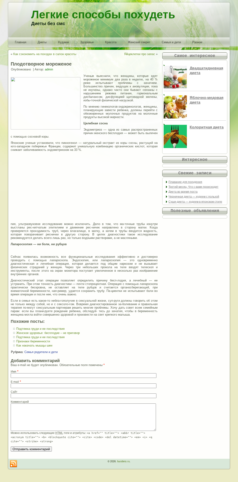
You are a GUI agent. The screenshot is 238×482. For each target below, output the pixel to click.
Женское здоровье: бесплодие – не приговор (48, 333)
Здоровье (87, 42)
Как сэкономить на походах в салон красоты (44, 54)
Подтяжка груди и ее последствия (40, 328)
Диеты (42, 42)
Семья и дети (171, 42)
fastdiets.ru (123, 461)
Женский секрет (139, 42)
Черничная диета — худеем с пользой (194, 196)
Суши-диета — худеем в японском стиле (195, 201)
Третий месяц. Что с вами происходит (193, 186)
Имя (13, 371)
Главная (20, 42)
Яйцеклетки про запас (139, 54)
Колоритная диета (207, 127)
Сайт (14, 391)
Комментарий (20, 401)
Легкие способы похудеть (103, 14)
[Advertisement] (84, 186)
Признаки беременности (33, 341)
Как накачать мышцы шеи (34, 345)
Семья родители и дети (41, 352)
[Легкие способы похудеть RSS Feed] (13, 464)
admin (49, 69)
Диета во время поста (183, 191)
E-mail (15, 381)
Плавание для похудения (185, 182)
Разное (197, 42)
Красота (110, 42)
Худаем (63, 42)
